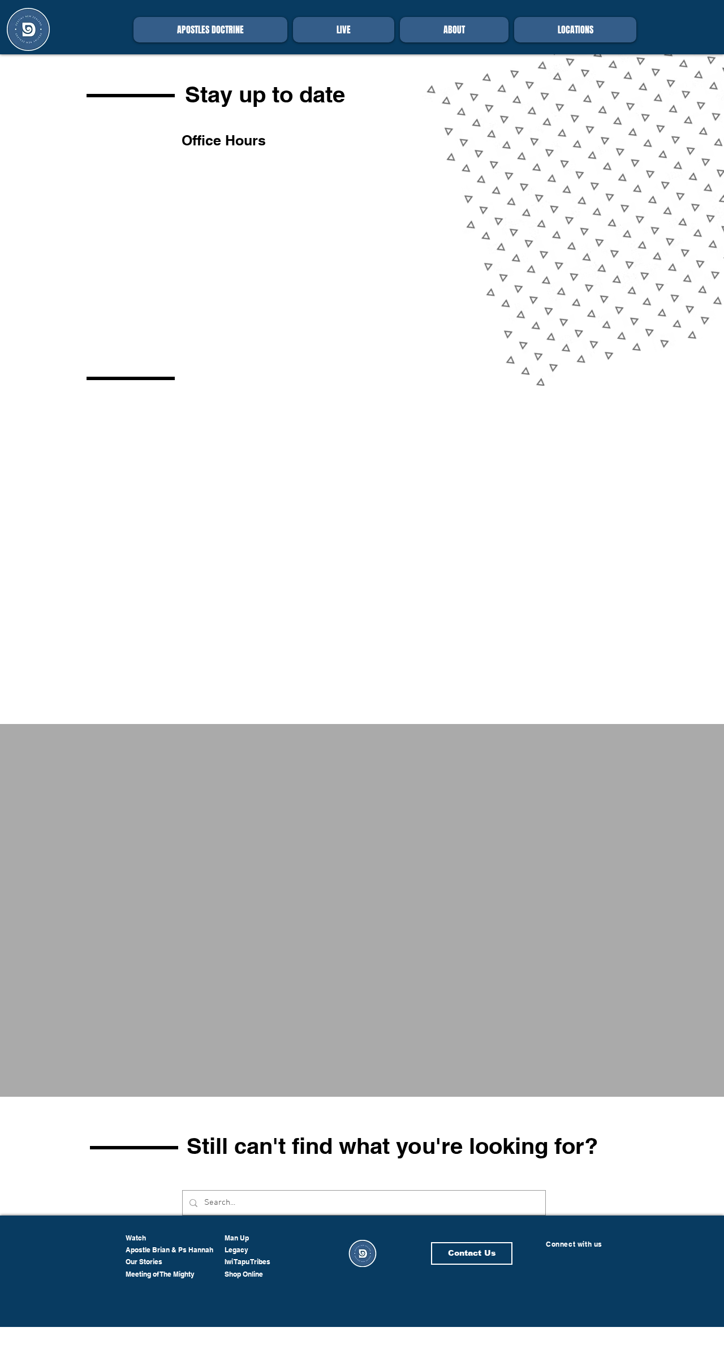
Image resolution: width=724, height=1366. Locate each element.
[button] (454, 29)
